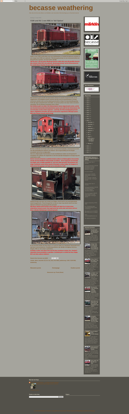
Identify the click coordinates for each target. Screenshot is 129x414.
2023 (87, 104)
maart (89, 136)
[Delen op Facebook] (56, 258)
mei (89, 134)
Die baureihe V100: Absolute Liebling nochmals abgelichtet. (94, 289)
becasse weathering (61, 7)
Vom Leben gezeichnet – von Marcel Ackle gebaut (45, 382)
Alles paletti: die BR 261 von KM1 (94, 362)
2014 (87, 146)
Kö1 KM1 (56, 260)
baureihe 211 (42, 260)
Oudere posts (75, 268)
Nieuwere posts (35, 268)
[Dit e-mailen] (52, 258)
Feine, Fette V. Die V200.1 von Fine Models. (94, 260)
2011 (87, 152)
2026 (87, 98)
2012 (87, 150)
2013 (87, 148)
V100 (68, 260)
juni (89, 132)
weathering (33, 262)
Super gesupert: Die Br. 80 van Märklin (95, 348)
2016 (87, 118)
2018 (87, 114)
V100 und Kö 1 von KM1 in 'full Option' (46, 21)
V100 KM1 (73, 260)
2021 (87, 108)
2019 (87, 112)
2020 (87, 110)
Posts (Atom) (59, 272)
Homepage (56, 268)
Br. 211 (48, 260)
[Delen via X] (55, 258)
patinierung (63, 260)
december (90, 122)
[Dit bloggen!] (53, 258)
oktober (90, 126)
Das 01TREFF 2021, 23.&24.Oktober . (94, 333)
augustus (90, 130)
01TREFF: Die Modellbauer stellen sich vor (94, 274)
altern (36, 260)
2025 (87, 100)
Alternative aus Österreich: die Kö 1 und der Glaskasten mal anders (94, 303)
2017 (87, 116)
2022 (87, 106)
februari (90, 143)
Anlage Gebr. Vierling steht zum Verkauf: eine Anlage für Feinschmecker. (94, 246)
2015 (87, 120)
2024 (87, 102)
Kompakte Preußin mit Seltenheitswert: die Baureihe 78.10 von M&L (95, 319)
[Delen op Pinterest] (58, 258)
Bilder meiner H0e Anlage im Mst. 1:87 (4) (47, 383)
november (90, 124)
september (90, 128)
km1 (52, 260)
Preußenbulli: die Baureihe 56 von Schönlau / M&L (94, 231)
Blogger (92, 410)
